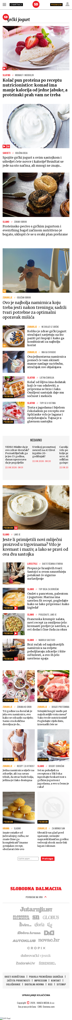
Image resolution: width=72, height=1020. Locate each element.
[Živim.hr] (25, 924)
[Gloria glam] (50, 924)
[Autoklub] (24, 940)
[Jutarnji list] (36, 909)
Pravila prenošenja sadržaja (46, 976)
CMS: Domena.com (46, 1006)
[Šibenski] (47, 963)
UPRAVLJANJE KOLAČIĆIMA (36, 995)
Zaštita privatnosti (18, 980)
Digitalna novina (34, 984)
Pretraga (47, 858)
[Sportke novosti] (36, 917)
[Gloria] (39, 924)
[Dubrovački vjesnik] (36, 955)
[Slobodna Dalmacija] (36, 4)
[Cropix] (36, 947)
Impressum (40, 980)
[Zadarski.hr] (26, 963)
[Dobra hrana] (29, 932)
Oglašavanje (13, 984)
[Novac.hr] (49, 940)
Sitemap (61, 984)
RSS (50, 984)
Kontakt (56, 980)
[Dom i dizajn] (49, 932)
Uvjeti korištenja (15, 976)
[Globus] (51, 917)
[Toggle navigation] (4, 4)
